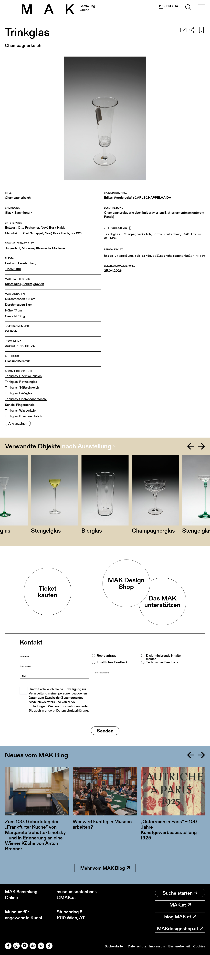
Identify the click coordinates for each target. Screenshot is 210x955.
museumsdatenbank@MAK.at (77, 895)
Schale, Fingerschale (19, 405)
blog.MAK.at (177, 916)
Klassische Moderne (50, 248)
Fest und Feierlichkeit (20, 263)
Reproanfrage (106, 655)
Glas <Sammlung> (18, 213)
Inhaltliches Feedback (112, 662)
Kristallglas (13, 284)
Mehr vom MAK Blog (102, 867)
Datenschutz (137, 946)
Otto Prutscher (28, 228)
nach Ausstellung (86, 446)
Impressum (157, 946)
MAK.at (177, 904)
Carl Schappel (33, 233)
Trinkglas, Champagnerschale (26, 399)
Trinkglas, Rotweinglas (21, 382)
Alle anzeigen (17, 423)
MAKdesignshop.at (177, 928)
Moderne (28, 248)
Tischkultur (13, 269)
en (168, 6)
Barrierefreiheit (179, 946)
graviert (38, 284)
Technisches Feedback (162, 662)
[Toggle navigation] (201, 7)
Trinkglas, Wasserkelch (21, 410)
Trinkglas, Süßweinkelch (22, 387)
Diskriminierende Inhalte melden (163, 657)
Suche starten (178, 892)
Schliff (27, 284)
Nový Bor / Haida (53, 228)
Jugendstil (12, 248)
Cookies (199, 946)
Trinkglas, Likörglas (18, 393)
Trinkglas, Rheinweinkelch (23, 376)
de (161, 6)
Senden (105, 730)
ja (176, 6)
